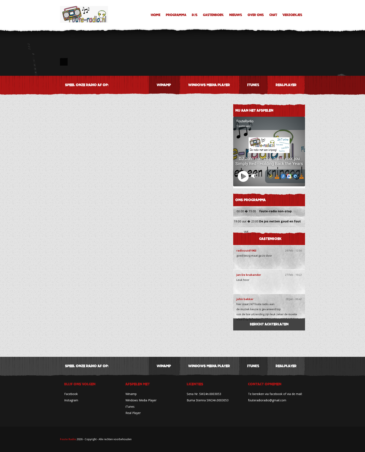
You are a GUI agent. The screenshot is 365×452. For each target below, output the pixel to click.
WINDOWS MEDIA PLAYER (209, 85)
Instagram (71, 400)
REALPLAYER (286, 85)
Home (155, 15)
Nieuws (235, 15)
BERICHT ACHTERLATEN (269, 324)
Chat (273, 15)
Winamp (131, 394)
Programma (176, 15)
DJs (194, 15)
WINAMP (164, 85)
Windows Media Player (141, 400)
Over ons (256, 15)
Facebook (71, 394)
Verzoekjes (292, 15)
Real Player (133, 413)
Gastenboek (213, 15)
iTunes (253, 85)
